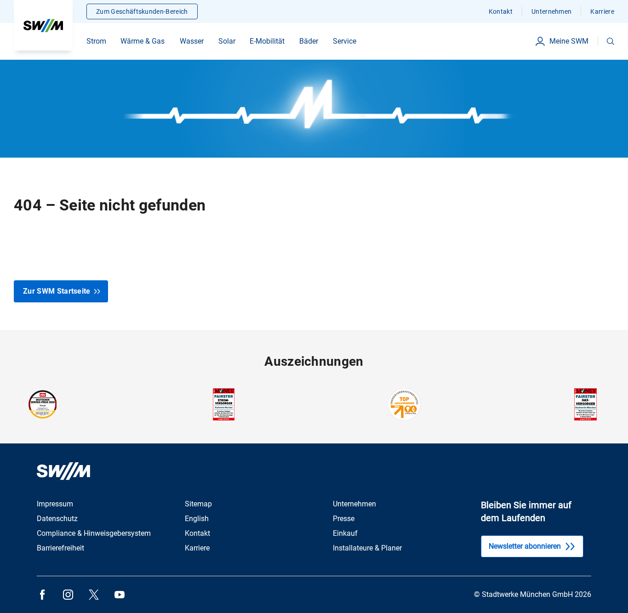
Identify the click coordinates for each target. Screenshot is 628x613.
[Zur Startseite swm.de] (43, 25)
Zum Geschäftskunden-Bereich (142, 11)
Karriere (602, 11)
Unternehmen (551, 11)
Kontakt (501, 11)
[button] (610, 41)
